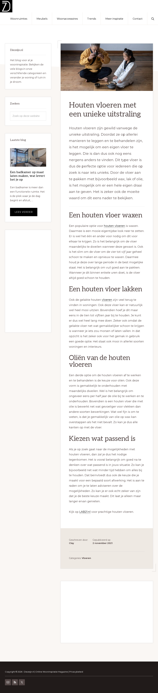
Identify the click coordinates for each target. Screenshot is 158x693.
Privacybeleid (76, 671)
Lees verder (26, 213)
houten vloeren (114, 226)
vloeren (107, 300)
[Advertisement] (107, 612)
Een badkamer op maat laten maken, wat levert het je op (27, 175)
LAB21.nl (85, 512)
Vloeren (86, 558)
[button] (152, 18)
